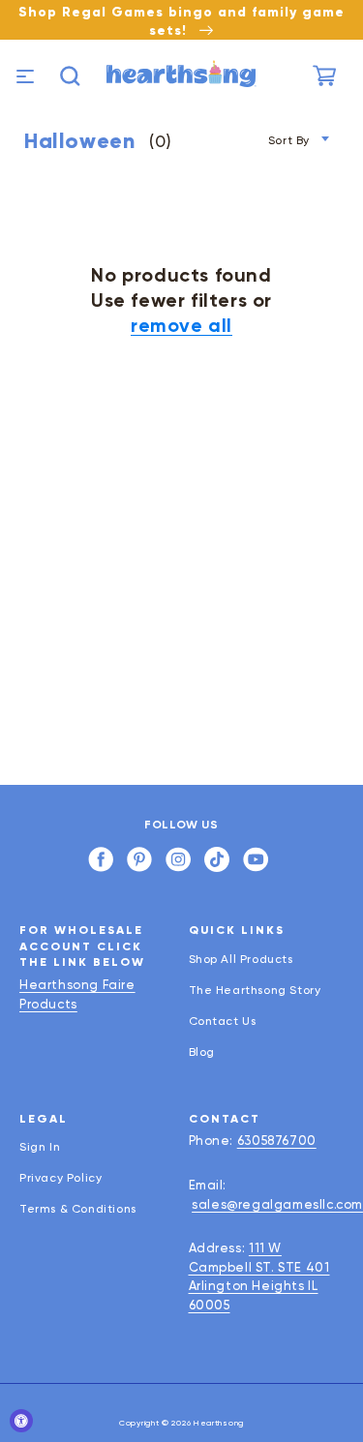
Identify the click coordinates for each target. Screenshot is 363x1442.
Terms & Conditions (77, 1209)
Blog (202, 1052)
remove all (181, 325)
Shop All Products (241, 959)
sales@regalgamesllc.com (277, 1204)
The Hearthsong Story (255, 990)
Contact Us (223, 1021)
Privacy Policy (60, 1178)
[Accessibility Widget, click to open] (21, 1420)
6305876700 (277, 1140)
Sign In (39, 1147)
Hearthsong (219, 1422)
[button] (23, 76)
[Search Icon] (70, 76)
